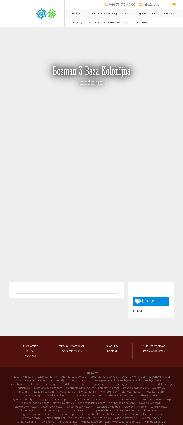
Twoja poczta (89, 13)
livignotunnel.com (132, 391)
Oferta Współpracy (153, 351)
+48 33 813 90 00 (122, 4)
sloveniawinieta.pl (64, 403)
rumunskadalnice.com (35, 403)
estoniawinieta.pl (108, 388)
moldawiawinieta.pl (148, 395)
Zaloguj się (112, 346)
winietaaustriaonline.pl (95, 421)
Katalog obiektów (136, 22)
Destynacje (30, 356)
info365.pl (24, 391)
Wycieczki (84, 22)
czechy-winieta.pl (129, 380)
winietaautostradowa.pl (126, 421)
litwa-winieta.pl (66, 391)
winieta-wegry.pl (152, 418)
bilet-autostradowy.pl (74, 376)
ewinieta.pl (158, 388)
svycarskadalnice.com (79, 406)
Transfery (166, 13)
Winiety (102, 13)
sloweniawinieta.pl (52, 406)
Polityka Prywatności (71, 346)
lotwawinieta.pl (32, 395)
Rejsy (75, 22)
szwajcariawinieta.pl (109, 406)
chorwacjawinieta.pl (103, 380)
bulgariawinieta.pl (159, 376)
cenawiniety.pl (58, 380)
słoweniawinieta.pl (136, 406)
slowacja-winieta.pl (150, 403)
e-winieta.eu (145, 384)
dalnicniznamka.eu (76, 384)
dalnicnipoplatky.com (48, 384)
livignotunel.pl (108, 391)
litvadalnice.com (44, 391)
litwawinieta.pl (88, 391)
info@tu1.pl (151, 4)
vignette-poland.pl (128, 410)
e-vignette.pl (126, 384)
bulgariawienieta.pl (133, 376)
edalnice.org (164, 384)
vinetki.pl (92, 414)
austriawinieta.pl (48, 376)
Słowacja (113, 13)
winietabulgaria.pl (155, 421)
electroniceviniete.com (80, 388)
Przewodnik (126, 13)
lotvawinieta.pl (155, 391)
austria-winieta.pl (23, 376)
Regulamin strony (71, 351)
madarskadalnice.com (87, 395)
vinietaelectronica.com (115, 414)
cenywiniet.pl (79, 380)
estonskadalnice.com (135, 388)
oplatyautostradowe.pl (52, 399)
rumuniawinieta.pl (160, 399)
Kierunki (30, 351)
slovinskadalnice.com (122, 403)
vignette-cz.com (79, 410)
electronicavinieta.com (48, 388)
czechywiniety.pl (21, 384)
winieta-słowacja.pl (126, 418)
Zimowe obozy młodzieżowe (108, 22)
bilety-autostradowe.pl (104, 376)
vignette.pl (51, 414)
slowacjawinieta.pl (26, 406)
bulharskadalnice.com (32, 380)
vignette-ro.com (153, 410)
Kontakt (76, 13)
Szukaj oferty (29, 346)
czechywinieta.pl (153, 380)
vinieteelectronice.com (147, 414)
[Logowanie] (174, 4)
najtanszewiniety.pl (23, 399)
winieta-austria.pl (54, 418)
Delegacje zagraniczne (147, 13)
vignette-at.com (30, 410)
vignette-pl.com (103, 410)
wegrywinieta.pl (30, 418)
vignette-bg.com (54, 410)
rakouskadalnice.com (133, 399)
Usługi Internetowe (153, 346)
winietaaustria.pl (68, 421)
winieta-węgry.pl (27, 421)
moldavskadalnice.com (118, 395)
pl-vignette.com (80, 399)
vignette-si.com (31, 414)
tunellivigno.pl (159, 406)
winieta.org (48, 421)
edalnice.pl (24, 388)
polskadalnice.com (104, 399)
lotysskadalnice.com (57, 395)
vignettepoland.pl (72, 414)
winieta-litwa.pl (102, 418)
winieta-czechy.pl (79, 418)
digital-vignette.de (103, 384)
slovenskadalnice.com (91, 403)
